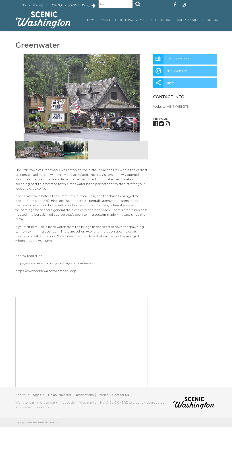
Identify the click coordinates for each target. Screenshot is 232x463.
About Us (210, 20)
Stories (103, 395)
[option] (81, 97)
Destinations (84, 395)
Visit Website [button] (176, 71)
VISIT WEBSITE (178, 106)
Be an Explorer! (59, 395)
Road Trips (108, 20)
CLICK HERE (118, 402)
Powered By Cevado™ (47, 422)
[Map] (82, 342)
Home (91, 20)
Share (170, 83)
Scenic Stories (161, 20)
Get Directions (177, 59)
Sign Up (38, 395)
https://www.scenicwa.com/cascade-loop (45, 271)
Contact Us (120, 395)
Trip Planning (188, 20)
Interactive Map (133, 20)
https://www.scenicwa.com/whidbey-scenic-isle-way (54, 263)
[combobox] (115, 4)
